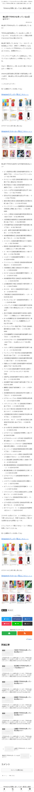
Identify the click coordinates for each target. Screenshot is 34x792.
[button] (27, 624)
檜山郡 (11, 610)
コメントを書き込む (17, 770)
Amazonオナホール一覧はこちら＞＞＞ (16, 131)
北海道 (4, 610)
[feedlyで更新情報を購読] (9, 633)
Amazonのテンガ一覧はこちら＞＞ (15, 94)
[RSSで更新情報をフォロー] (24, 633)
